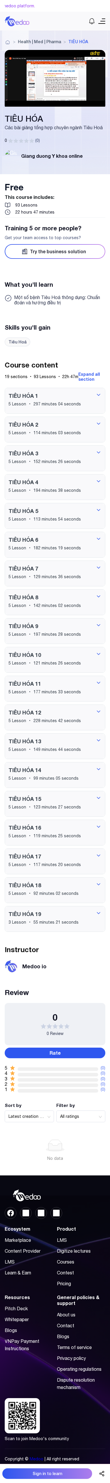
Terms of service (74, 1347)
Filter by (65, 1105)
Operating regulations (79, 1369)
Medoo (36, 1459)
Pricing (64, 1283)
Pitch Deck (16, 1308)
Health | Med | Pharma (39, 41)
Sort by (13, 1105)
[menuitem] (28, 1240)
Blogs (11, 1330)
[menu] (29, 1258)
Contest (65, 1272)
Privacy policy (71, 1358)
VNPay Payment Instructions (22, 1344)
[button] (55, 400)
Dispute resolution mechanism (76, 1383)
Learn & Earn (18, 1272)
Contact (65, 1325)
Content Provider (22, 1251)
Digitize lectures (74, 1251)
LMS (10, 1261)
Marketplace (18, 1240)
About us (66, 1314)
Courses (65, 1261)
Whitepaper (17, 1319)
